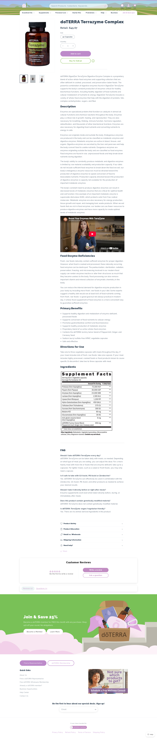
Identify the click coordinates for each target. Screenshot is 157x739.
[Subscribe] (95, 709)
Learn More (55, 632)
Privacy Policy (57, 732)
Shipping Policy (99, 732)
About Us (23, 675)
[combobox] (78, 6)
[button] (28, 13)
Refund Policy (70, 732)
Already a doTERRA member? (31, 685)
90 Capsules (68, 37)
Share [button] (65, 551)
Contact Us (24, 696)
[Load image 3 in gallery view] (42, 79)
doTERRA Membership (61, 663)
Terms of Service (84, 732)
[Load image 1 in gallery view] (24, 79)
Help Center (24, 692)
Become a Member (35, 632)
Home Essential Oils (81, 723)
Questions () (41, 588)
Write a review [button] (95, 570)
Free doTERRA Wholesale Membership (34, 682)
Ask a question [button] (95, 575)
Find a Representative (33, 663)
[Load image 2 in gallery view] (33, 79)
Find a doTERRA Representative (32, 679)
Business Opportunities (28, 689)
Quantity (63, 41)
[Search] (105, 6)
